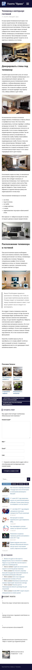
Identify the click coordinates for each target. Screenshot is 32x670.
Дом (17, 16)
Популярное (6, 484)
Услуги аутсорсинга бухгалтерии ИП (12, 627)
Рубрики (20, 484)
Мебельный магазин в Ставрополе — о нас (17, 652)
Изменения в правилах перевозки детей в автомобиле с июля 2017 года (19, 536)
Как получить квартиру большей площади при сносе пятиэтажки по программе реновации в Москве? (15, 572)
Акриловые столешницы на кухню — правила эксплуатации (14, 398)
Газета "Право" (15, 3)
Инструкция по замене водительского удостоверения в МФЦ (19, 520)
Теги (26, 484)
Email (4, 448)
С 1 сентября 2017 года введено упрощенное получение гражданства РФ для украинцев (19, 511)
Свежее (14, 484)
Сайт (3, 455)
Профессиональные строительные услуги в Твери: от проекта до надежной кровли (14, 640)
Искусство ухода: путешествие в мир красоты (15, 603)
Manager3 (12, 16)
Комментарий (6, 419)
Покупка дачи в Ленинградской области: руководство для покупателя (14, 587)
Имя (3, 441)
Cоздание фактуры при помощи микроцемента (12, 403)
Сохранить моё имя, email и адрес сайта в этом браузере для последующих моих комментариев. (15, 464)
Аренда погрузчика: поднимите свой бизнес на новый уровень (15, 616)
